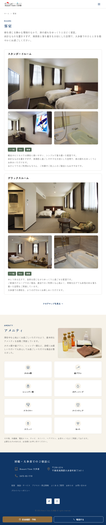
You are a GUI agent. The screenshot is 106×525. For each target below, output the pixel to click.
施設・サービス (23, 485)
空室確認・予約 (29, 519)
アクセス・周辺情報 (40, 485)
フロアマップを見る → (53, 304)
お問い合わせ (80, 485)
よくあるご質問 (57, 485)
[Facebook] (49, 501)
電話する (80, 519)
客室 (13, 485)
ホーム (6, 13)
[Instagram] (57, 501)
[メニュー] (99, 4)
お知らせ (69, 485)
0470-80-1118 (26, 476)
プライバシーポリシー (20, 490)
